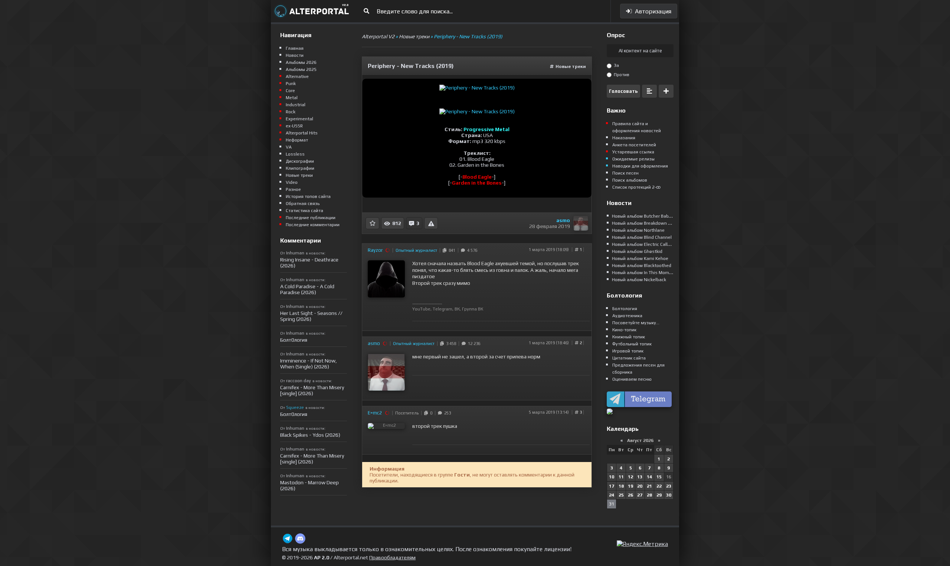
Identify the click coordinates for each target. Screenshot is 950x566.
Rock (290, 111)
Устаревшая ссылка (633, 151)
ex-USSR (294, 126)
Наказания (623, 137)
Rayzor (375, 250)
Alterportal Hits (302, 133)
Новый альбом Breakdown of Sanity (649, 223)
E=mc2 (375, 413)
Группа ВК (472, 309)
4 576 (471, 250)
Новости (295, 55)
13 (639, 476)
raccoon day (298, 380)
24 (611, 495)
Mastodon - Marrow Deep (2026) (309, 485)
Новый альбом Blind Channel (642, 237)
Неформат (297, 140)
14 (649, 476)
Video (292, 182)
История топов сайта (308, 196)
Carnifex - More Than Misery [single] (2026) (312, 390)
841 (450, 250)
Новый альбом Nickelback (639, 279)
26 (630, 495)
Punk (291, 83)
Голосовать (623, 91)
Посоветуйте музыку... (635, 322)
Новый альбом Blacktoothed (641, 265)
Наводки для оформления (640, 166)
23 (668, 486)
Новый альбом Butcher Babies (643, 216)
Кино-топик (624, 329)
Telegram (442, 309)
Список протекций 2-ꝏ (636, 187)
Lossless (295, 154)
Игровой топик (627, 351)
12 (630, 476)
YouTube (421, 309)
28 (649, 495)
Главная (295, 48)
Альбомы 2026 (301, 62)
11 (621, 476)
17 (611, 486)
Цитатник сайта (629, 358)
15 (659, 476)
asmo (563, 220)
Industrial (295, 104)
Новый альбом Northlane (638, 230)
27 (639, 495)
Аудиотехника (627, 315)
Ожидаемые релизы (633, 159)
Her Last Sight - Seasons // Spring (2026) (311, 316)
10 (611, 476)
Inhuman (295, 253)
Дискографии (300, 161)
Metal (292, 97)
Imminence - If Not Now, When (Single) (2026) (308, 364)
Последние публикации (310, 217)
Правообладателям (392, 557)
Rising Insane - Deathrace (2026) (309, 263)
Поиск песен (625, 173)
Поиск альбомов (629, 180)
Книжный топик (628, 336)
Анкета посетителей (634, 144)
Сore (290, 90)
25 (621, 495)
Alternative (297, 76)
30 (668, 495)
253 (446, 413)
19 (630, 486)
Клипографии (300, 168)
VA (289, 147)
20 (639, 486)
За (616, 65)
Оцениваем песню (632, 379)
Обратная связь (303, 203)
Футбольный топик (632, 344)
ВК (457, 309)
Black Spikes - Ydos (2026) (310, 435)
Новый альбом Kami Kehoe (640, 258)
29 (659, 495)
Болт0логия (293, 340)
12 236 (473, 343)
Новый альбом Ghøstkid (637, 251)
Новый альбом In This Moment (644, 272)
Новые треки (571, 66)
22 (659, 486)
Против (621, 74)
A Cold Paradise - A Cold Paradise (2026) (307, 289)
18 (621, 486)
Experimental (299, 118)
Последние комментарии (313, 224)
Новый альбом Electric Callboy (643, 244)
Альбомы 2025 (301, 69)
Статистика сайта (304, 210)
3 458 (450, 343)
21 (649, 486)
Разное (293, 189)
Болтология (624, 308)
